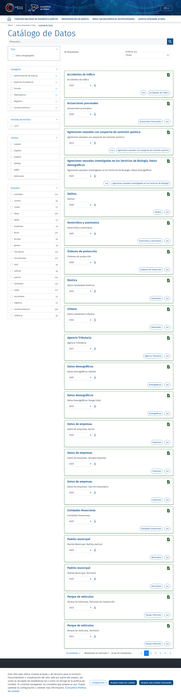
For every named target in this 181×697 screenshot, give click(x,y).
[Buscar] (170, 41)
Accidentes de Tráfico (159, 93)
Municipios (156, 557)
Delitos (158, 212)
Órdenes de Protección (151, 269)
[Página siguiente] (170, 653)
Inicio (10, 25)
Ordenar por (131, 51)
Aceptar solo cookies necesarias (156, 682)
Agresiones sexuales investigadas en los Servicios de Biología (141, 183)
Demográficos (155, 385)
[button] (34, 49)
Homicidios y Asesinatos (150, 241)
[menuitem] (9, 18)
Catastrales (156, 298)
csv (143, 93)
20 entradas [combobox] (74, 654)
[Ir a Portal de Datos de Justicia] (30, 7)
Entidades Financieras (151, 528)
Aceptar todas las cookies (123, 682)
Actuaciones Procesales (150, 121)
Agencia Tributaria (153, 356)
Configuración (98, 682)
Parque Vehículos (153, 615)
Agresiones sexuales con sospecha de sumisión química (143, 150)
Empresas (156, 442)
